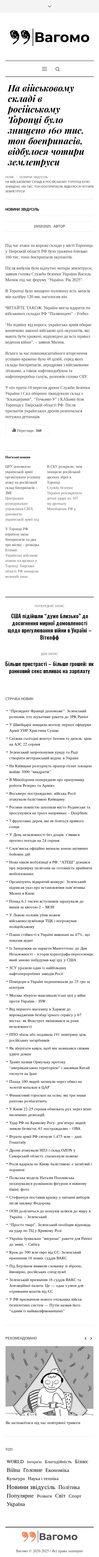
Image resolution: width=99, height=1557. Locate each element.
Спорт (75, 1496)
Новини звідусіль (34, 177)
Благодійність (58, 1461)
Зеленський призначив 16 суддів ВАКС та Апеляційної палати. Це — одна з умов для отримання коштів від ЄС (46, 1285)
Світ (60, 1495)
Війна (13, 1469)
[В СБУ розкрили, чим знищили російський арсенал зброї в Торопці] (68, 487)
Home (9, 177)
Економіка (57, 1469)
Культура (16, 1478)
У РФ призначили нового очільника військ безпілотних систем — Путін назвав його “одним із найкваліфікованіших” (45, 1304)
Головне (32, 1469)
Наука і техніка (43, 1478)
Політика (69, 1487)
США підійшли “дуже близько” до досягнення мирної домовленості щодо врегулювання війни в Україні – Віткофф (50, 626)
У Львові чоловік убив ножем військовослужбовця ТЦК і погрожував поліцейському (43, 920)
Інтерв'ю (34, 1461)
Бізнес (81, 1461)
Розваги (44, 1496)
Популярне (20, 1495)
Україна (16, 1504)
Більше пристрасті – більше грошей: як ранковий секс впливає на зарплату (49, 667)
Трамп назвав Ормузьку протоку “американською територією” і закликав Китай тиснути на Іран (49, 1067)
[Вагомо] (49, 37)
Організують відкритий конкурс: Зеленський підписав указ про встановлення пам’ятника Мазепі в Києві (47, 887)
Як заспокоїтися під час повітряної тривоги (43, 1422)
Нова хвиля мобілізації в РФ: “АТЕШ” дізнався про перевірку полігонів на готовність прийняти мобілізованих (50, 867)
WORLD (15, 1461)
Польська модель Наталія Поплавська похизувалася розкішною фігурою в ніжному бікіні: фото (48, 1183)
